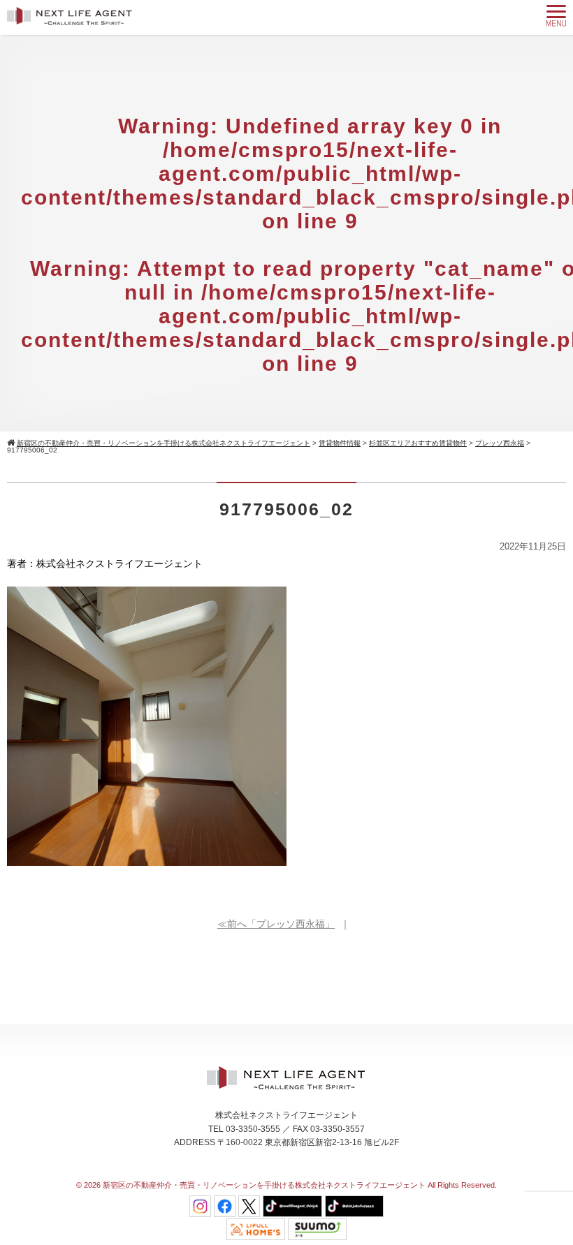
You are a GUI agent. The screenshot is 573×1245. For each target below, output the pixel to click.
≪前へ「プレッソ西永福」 (276, 923)
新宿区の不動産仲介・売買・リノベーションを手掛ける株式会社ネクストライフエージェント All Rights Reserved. (300, 1185)
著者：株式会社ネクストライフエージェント (105, 563)
